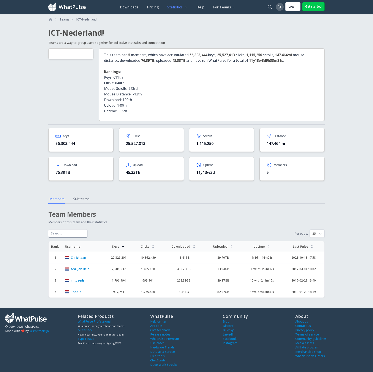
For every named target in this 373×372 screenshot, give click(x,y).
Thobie (76, 292)
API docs (156, 326)
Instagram (230, 343)
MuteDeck (85, 330)
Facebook (230, 339)
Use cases (157, 343)
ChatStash (157, 360)
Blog (226, 321)
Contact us (303, 326)
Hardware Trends (162, 347)
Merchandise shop (308, 352)
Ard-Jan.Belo (80, 269)
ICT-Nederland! (86, 19)
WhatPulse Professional (94, 321)
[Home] (50, 19)
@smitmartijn (39, 331)
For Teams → (224, 7)
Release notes (160, 334)
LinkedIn (228, 334)
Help (200, 7)
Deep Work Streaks (163, 365)
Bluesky (228, 330)
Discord (228, 326)
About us (301, 321)
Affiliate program (307, 347)
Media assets (304, 343)
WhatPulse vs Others (310, 356)
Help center (158, 321)
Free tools (157, 356)
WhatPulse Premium (164, 339)
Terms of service (307, 334)
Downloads (129, 7)
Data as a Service (162, 352)
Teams (64, 19)
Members (57, 198)
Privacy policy (304, 330)
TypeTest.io (86, 339)
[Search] (269, 6)
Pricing (153, 7)
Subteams (81, 198)
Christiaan (78, 257)
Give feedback (160, 330)
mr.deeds (77, 280)
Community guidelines (311, 339)
